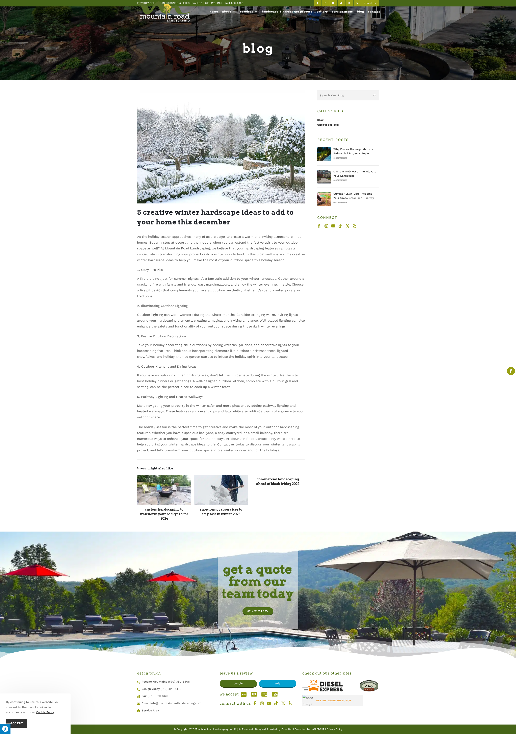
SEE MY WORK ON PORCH (333, 700)
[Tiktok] (340, 226)
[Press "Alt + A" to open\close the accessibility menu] (5, 729)
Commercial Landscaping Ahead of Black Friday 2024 (278, 481)
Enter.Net (286, 729)
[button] (257, 611)
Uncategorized (328, 124)
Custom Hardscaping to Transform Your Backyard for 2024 (164, 514)
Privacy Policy (334, 729)
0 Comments (340, 158)
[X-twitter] (347, 226)
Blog (320, 119)
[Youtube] (333, 226)
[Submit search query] (375, 95)
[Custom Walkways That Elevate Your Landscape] (324, 177)
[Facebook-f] (319, 226)
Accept (16, 723)
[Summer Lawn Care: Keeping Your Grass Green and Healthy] (324, 199)
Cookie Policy (45, 712)
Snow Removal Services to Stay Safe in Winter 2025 (221, 512)
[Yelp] (355, 226)
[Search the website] (348, 95)
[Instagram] (326, 226)
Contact (223, 444)
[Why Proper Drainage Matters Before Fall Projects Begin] (324, 154)
